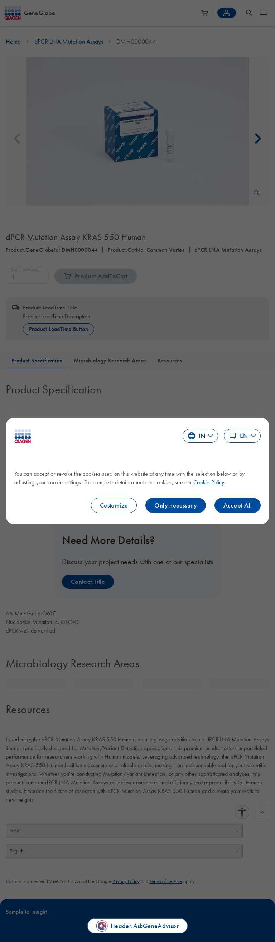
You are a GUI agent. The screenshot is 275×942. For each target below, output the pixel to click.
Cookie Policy (208, 482)
